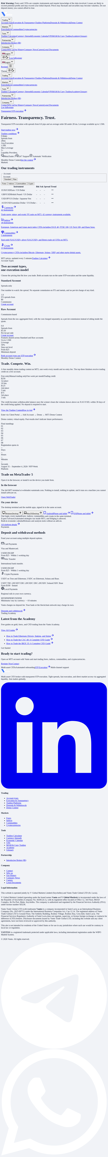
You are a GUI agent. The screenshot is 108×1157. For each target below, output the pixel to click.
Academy (76, 91)
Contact (4, 105)
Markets (5, 27)
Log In (12, 58)
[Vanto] (7, 16)
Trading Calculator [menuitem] (9, 36)
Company (5, 47)
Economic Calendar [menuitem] (40, 36)
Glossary (83, 91)
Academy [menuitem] (76, 36)
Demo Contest (76, 78)
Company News (31, 105)
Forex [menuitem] (3, 29)
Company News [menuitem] (31, 49)
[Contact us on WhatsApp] (54, 1155)
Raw (14, 179)
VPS (50, 91)
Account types (7, 78)
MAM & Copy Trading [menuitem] (62, 36)
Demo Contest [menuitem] (76, 23)
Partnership (6, 40)
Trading (5, 20)
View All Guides (8, 630)
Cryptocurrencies (30, 85)
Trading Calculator (9, 91)
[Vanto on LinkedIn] (54, 788)
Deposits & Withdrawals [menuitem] (60, 23)
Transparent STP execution (12, 111)
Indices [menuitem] (9, 29)
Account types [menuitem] (7, 23)
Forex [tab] (4, 184)
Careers (41, 105)
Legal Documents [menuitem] (51, 49)
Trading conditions (9, 133)
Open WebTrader (8, 497)
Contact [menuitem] (4, 49)
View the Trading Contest (11, 410)
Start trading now (8, 130)
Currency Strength (24, 91)
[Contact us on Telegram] (54, 1048)
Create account (7, 304)
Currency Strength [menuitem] (24, 36)
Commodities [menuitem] (17, 29)
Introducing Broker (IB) (11, 98)
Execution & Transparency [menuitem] (24, 23)
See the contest (27, 160)
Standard (7, 179)
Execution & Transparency (24, 78)
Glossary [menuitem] (83, 36)
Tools (4, 34)
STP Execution (41, 667)
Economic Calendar (40, 91)
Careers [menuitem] (41, 49)
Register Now (7, 664)
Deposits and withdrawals (12, 611)
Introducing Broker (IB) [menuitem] (11, 43)
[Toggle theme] (5, 57)
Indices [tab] (11, 184)
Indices (9, 85)
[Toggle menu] (10, 66)
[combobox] (8, 53)
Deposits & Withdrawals (60, 78)
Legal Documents (51, 105)
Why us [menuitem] (11, 49)
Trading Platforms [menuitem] (42, 23)
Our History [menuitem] (19, 49)
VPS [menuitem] (50, 36)
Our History (19, 105)
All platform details (9, 524)
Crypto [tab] (30, 184)
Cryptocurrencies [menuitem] (30, 29)
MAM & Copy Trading (62, 91)
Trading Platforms (42, 78)
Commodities (17, 85)
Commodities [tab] (21, 184)
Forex (3, 85)
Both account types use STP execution (17, 356)
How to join (27, 410)
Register (18, 58)
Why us (11, 105)
